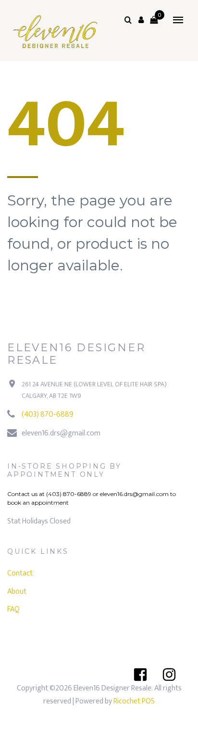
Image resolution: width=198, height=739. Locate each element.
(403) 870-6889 (48, 414)
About (16, 591)
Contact (20, 573)
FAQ (13, 609)
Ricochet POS (134, 701)
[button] (141, 19)
